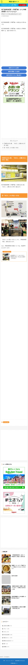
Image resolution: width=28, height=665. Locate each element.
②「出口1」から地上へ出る (11, 147)
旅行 (5, 643)
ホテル (6, 631)
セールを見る (23, 5)
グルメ (6, 628)
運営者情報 (17, 660)
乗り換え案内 (6, 422)
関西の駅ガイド (14, 1)
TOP (4, 660)
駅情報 (6, 646)
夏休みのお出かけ (8, 640)
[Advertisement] (14, 48)
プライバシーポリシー (10, 660)
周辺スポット (7, 637)
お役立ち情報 (7, 625)
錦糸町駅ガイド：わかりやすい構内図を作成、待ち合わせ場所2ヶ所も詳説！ (18, 257)
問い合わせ (22, 660)
